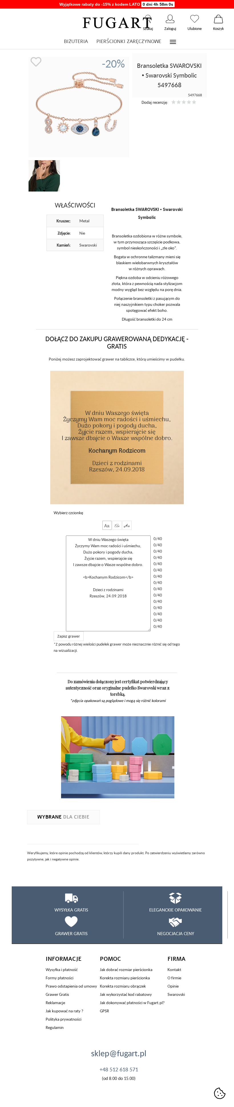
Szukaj (148, 19)
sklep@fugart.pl (118, 1053)
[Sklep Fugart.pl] (117, 22)
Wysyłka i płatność (62, 969)
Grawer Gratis (57, 994)
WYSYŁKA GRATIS (71, 910)
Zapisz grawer (68, 636)
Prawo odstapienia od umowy (71, 986)
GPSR (104, 1011)
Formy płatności (59, 977)
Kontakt (174, 969)
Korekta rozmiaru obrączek (123, 986)
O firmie (174, 977)
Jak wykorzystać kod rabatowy (126, 994)
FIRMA (176, 958)
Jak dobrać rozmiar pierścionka (126, 969)
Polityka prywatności (63, 1019)
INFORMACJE (64, 958)
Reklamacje (55, 1002)
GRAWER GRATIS (71, 933)
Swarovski (176, 994)
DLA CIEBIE (63, 817)
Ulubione (194, 19)
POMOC (110, 958)
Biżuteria (76, 41)
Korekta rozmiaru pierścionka (125, 977)
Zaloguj (170, 19)
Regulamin (55, 1027)
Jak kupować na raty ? (64, 1011)
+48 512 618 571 (119, 1069)
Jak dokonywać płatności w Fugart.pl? (132, 1002)
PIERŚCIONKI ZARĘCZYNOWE (128, 41)
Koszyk (218, 19)
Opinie (173, 986)
